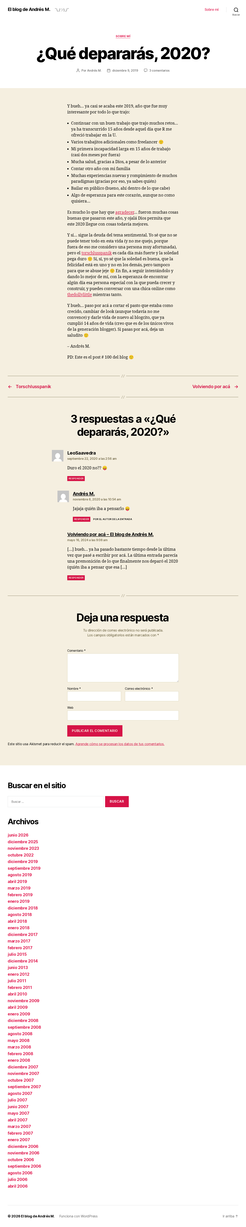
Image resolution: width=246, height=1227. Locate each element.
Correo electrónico (139, 688)
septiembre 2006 (24, 1166)
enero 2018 (18, 927)
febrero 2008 (20, 1053)
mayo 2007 (18, 1113)
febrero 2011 (20, 987)
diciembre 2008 (23, 1020)
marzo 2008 (19, 1047)
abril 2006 (17, 1186)
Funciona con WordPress (78, 1216)
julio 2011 (17, 980)
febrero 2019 (20, 894)
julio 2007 (17, 1100)
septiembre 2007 (24, 1086)
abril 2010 (17, 994)
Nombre (74, 688)
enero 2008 (19, 1060)
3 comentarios (159, 70)
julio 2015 (17, 954)
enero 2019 (18, 901)
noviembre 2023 (23, 848)
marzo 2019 (19, 888)
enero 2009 (19, 1014)
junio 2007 (18, 1106)
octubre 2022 (21, 855)
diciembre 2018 (23, 908)
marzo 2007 (19, 1126)
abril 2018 (17, 921)
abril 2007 (17, 1120)
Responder (76, 478)
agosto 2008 (20, 1033)
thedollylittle (79, 294)
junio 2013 (18, 967)
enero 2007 (19, 1139)
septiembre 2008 (24, 1027)
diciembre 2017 (23, 934)
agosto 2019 (20, 874)
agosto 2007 (20, 1093)
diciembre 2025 (23, 841)
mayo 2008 (19, 1040)
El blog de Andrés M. (29, 9)
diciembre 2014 (23, 961)
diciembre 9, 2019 (125, 70)
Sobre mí (212, 9)
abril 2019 (17, 881)
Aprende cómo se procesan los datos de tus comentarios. (119, 744)
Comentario (76, 650)
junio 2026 (18, 835)
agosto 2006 (20, 1173)
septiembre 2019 (24, 868)
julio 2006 (17, 1179)
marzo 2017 (19, 941)
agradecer (124, 212)
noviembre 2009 (23, 1000)
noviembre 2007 (23, 1073)
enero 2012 (18, 974)
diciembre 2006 (23, 1146)
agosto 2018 (20, 914)
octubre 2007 (21, 1080)
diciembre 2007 (23, 1067)
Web (70, 707)
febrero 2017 (20, 947)
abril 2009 (17, 1007)
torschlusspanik (96, 253)
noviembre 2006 (23, 1153)
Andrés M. (94, 70)
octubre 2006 (21, 1159)
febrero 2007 (20, 1133)
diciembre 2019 (23, 861)
